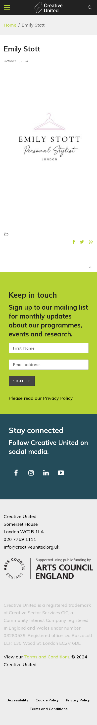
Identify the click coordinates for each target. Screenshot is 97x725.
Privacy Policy (58, 398)
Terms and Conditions (46, 657)
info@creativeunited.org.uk (31, 547)
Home (10, 25)
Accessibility (17, 700)
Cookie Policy (47, 700)
